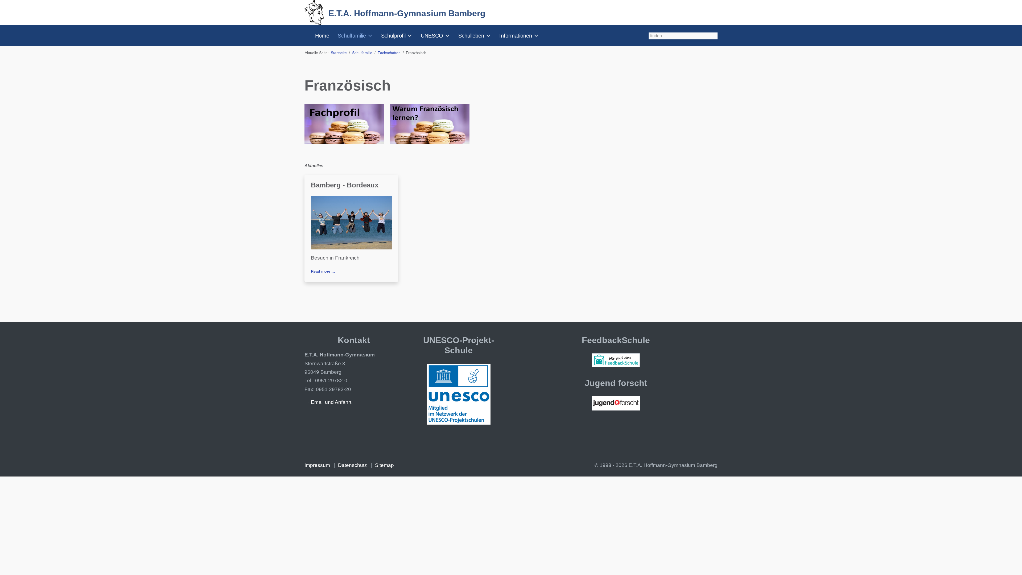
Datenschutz (352, 465)
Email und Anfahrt (331, 402)
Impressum (317, 465)
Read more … (323, 271)
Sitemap (384, 465)
